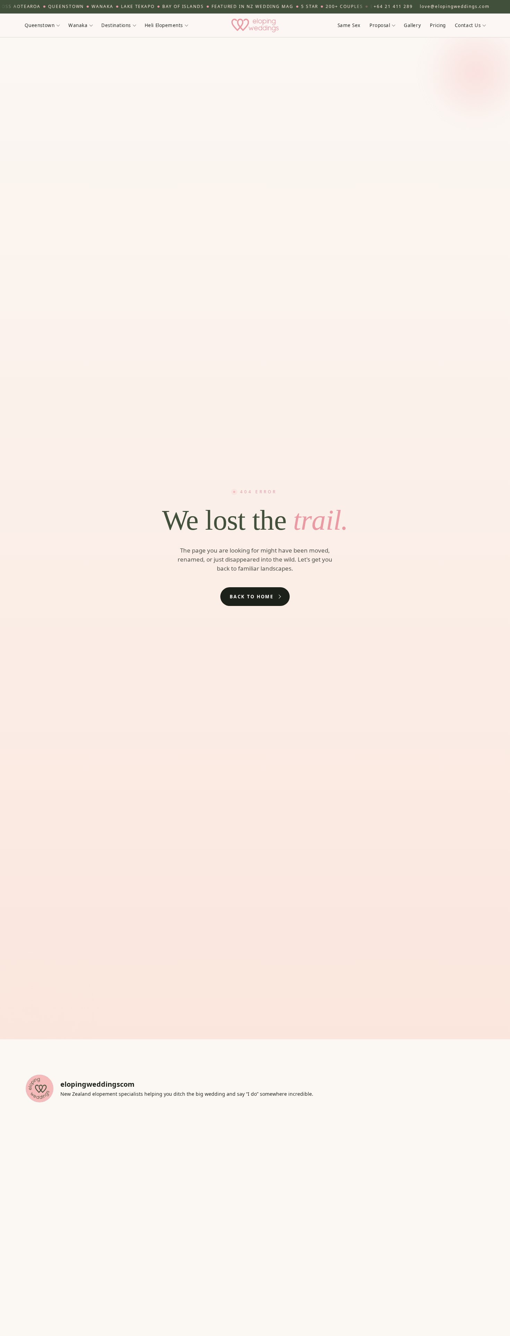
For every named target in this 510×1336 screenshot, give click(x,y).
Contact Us (468, 25)
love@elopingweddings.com (455, 6)
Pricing (438, 25)
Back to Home (251, 596)
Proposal (379, 25)
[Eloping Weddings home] (255, 25)
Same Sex (349, 25)
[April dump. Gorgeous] (428, 1274)
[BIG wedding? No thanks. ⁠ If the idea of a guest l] (313, 1142)
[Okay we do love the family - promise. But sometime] (428, 1142)
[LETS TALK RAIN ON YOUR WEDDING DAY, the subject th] (197, 1208)
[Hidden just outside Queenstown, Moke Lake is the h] (82, 1142)
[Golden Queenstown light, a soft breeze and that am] (313, 1208)
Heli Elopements (164, 25)
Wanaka (77, 25)
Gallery (412, 25)
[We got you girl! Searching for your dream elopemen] (428, 1208)
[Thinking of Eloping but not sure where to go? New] (82, 1274)
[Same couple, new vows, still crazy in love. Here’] (82, 1208)
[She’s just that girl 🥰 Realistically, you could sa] (313, 1274)
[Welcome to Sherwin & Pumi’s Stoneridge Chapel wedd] (197, 1142)
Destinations (115, 25)
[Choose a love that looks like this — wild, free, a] (197, 1274)
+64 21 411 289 (393, 6)
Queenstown (39, 25)
